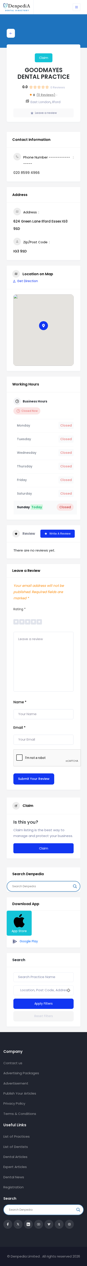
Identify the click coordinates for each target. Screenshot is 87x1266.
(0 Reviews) (45, 95)
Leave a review (46, 113)
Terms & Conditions (19, 1113)
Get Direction (27, 281)
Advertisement (15, 1083)
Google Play (28, 941)
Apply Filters (43, 1003)
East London (41, 102)
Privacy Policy (14, 1103)
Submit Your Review (34, 779)
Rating (19, 609)
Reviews (57, 87)
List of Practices (16, 1136)
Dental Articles (15, 1156)
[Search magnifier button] (75, 886)
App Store (19, 931)
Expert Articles (15, 1166)
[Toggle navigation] (76, 7)
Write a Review (60, 533)
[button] (43, 325)
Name (20, 702)
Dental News (13, 1177)
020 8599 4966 (26, 172)
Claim (43, 58)
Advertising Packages (21, 1073)
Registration (13, 1187)
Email (19, 727)
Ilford (56, 102)
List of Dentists (15, 1146)
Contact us (12, 1063)
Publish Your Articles (19, 1093)
